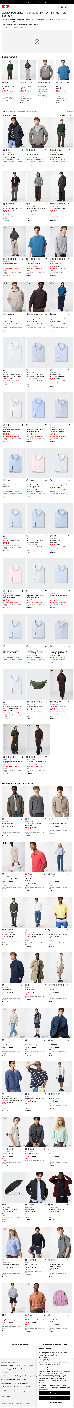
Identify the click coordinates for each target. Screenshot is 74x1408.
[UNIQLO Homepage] (5, 7)
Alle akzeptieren (54, 1393)
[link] (39, 2)
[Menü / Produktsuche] (70, 7)
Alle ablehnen (54, 1398)
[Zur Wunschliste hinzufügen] (23, 150)
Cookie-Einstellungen (55, 1402)
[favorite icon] (14, 82)
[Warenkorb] (66, 7)
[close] (2, 2)
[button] (14, 132)
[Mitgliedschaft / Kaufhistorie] (62, 7)
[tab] (6, 28)
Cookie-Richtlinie (43, 1389)
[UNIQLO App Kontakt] (58, 7)
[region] (55, 1377)
